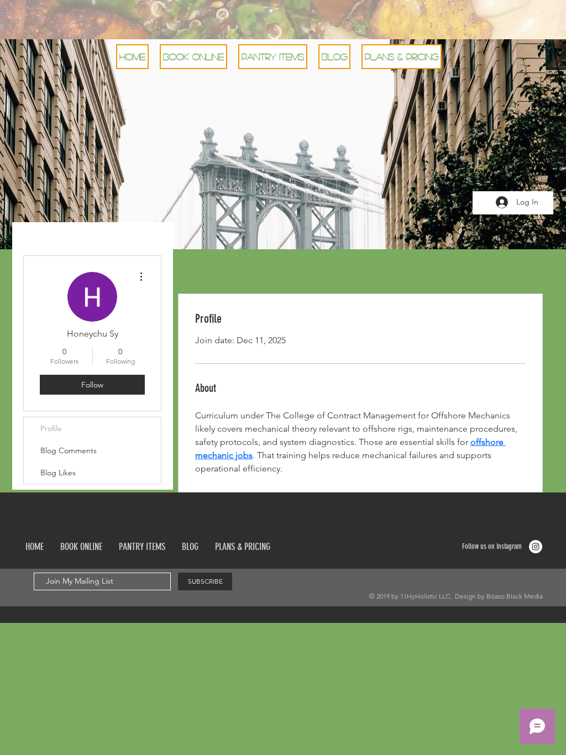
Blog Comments (68, 450)
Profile (51, 428)
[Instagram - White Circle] (535, 546)
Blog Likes (58, 473)
